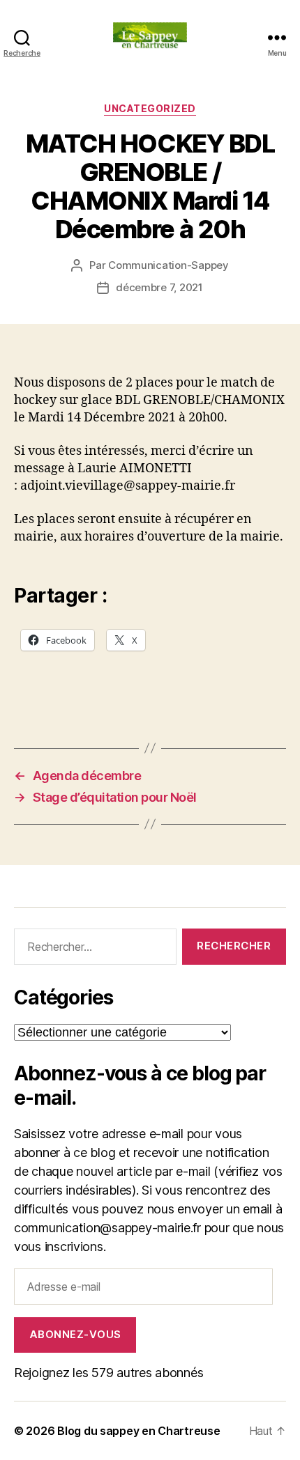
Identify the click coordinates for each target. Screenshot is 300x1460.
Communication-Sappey (168, 265)
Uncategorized (150, 108)
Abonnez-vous (75, 1334)
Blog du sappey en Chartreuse (138, 1431)
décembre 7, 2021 (159, 287)
